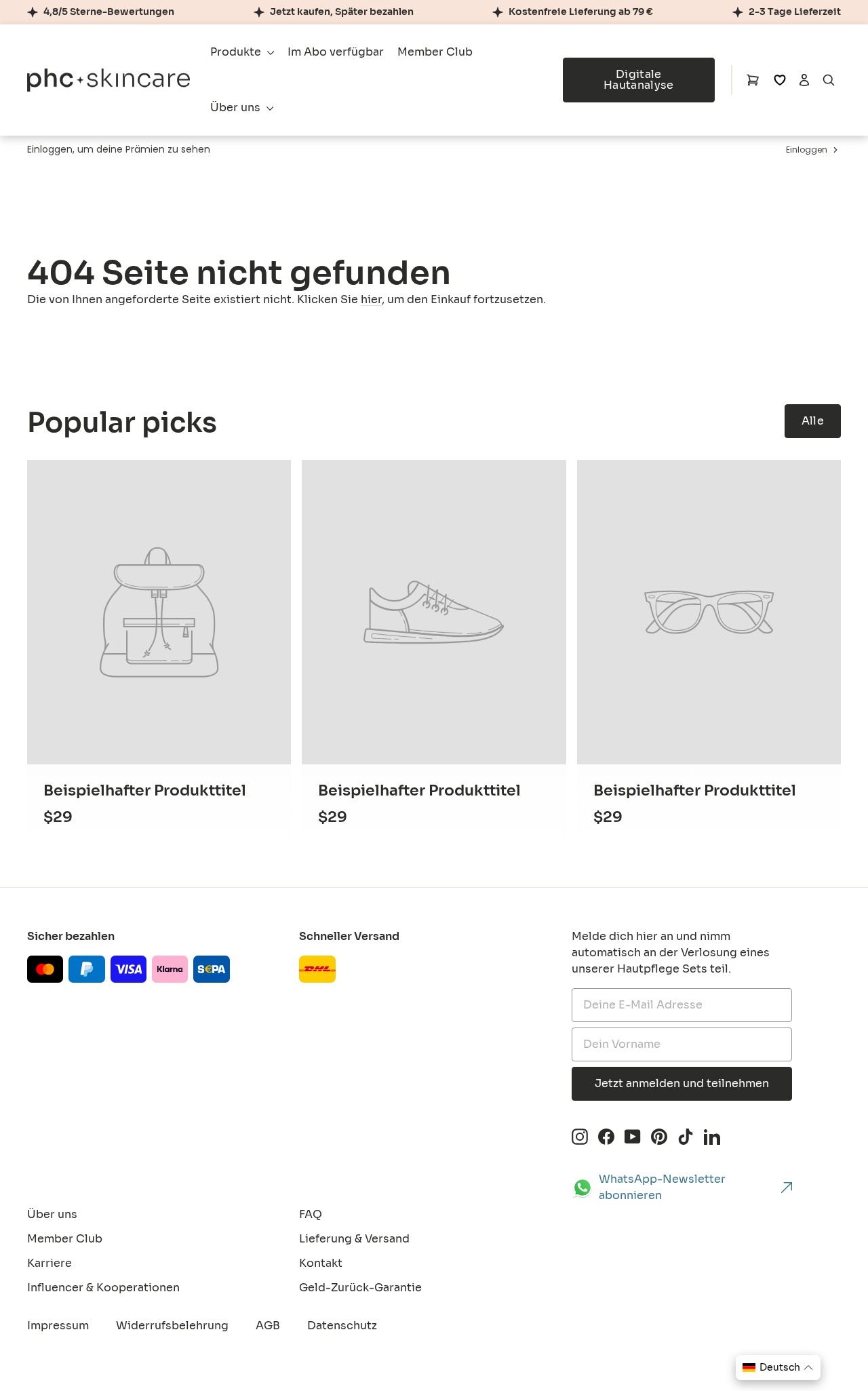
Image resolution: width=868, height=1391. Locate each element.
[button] (778, 1367)
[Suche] (828, 80)
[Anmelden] (804, 80)
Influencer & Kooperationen (103, 1287)
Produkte (237, 52)
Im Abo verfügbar (336, 52)
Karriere (49, 1263)
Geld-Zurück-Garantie (360, 1287)
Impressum (58, 1325)
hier (371, 299)
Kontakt (320, 1263)
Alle (813, 421)
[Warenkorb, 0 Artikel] (753, 80)
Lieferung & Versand (354, 1239)
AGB (268, 1325)
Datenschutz (342, 1325)
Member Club (435, 52)
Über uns (236, 107)
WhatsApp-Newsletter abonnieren (662, 1187)
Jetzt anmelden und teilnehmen (682, 1083)
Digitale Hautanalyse (639, 79)
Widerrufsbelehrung (172, 1325)
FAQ (310, 1214)
